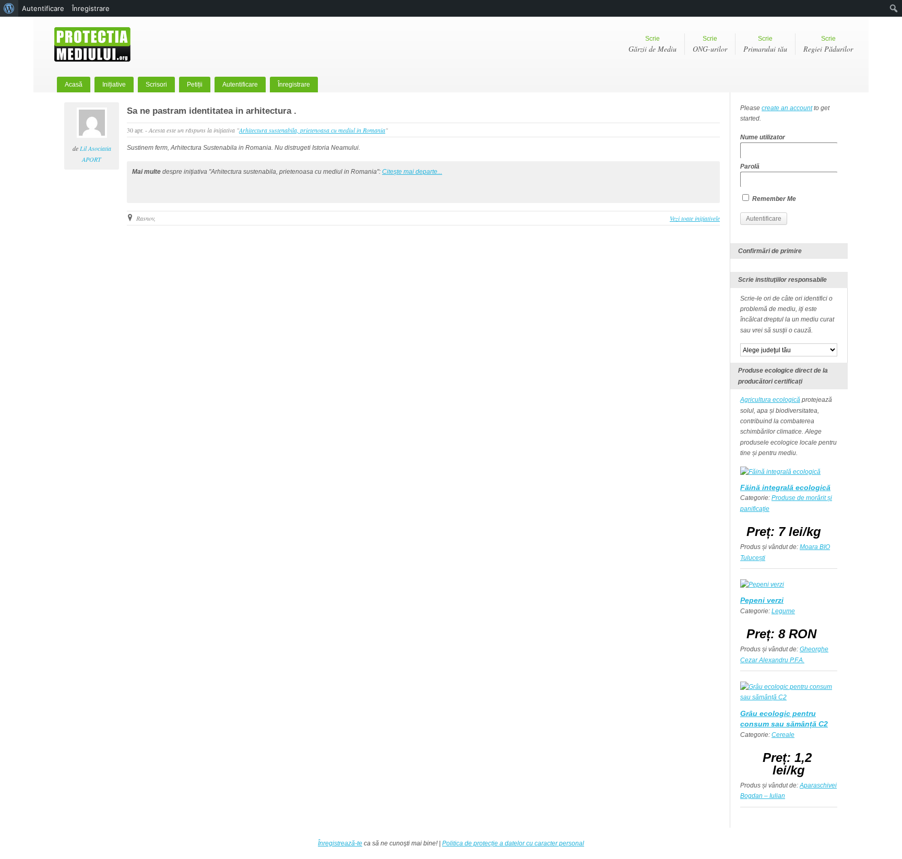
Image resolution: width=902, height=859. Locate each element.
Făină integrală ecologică (785, 487)
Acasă (73, 84)
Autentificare (240, 84)
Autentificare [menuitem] (43, 8)
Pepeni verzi (762, 600)
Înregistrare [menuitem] (91, 8)
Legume (783, 611)
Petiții (195, 84)
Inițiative (114, 84)
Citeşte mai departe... (412, 171)
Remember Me (773, 198)
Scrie (652, 44)
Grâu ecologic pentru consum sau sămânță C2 (784, 718)
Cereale (783, 734)
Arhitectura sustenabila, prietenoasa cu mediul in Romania (312, 130)
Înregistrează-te (340, 843)
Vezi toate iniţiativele (695, 218)
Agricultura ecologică (770, 399)
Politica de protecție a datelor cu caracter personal (513, 843)
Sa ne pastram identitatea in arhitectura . (211, 111)
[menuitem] (9, 8)
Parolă (749, 166)
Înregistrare (294, 84)
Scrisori (156, 84)
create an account (787, 108)
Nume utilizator (762, 137)
